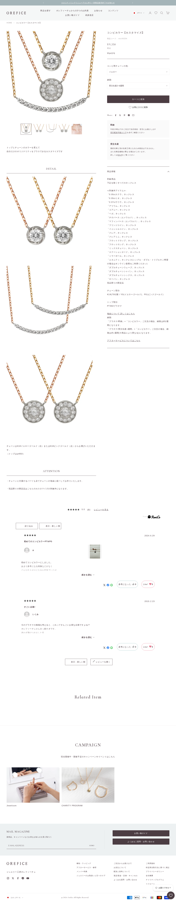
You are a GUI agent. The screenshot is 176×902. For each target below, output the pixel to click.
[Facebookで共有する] (116, 115)
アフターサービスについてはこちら (123, 340)
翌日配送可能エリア (118, 133)
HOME (9, 23)
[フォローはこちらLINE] (22, 878)
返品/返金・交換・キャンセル (126, 876)
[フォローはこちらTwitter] (13, 878)
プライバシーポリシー (155, 871)
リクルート (150, 884)
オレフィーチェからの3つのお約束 (72, 10)
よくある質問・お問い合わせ (125, 880)
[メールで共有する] (133, 115)
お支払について (120, 867)
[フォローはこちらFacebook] (17, 878)
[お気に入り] (171, 895)
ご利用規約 (150, 863)
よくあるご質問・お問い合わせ (141, 842)
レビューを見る (101, 510)
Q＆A (120, 155)
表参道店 (89, 15)
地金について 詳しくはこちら (121, 314)
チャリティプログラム (155, 880)
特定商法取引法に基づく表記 (157, 867)
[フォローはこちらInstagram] (8, 878)
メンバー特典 (82, 871)
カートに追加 (138, 99)
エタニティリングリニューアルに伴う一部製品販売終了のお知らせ (88, 3)
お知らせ (98, 10)
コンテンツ (113, 10)
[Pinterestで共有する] (124, 115)
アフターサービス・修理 (86, 867)
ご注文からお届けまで (123, 863)
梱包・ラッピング (84, 863)
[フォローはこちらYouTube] (27, 878)
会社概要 (149, 876)
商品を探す (45, 10)
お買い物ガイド (72, 15)
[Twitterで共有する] (120, 115)
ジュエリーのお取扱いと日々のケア (91, 876)
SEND (91, 845)
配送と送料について (122, 871)
